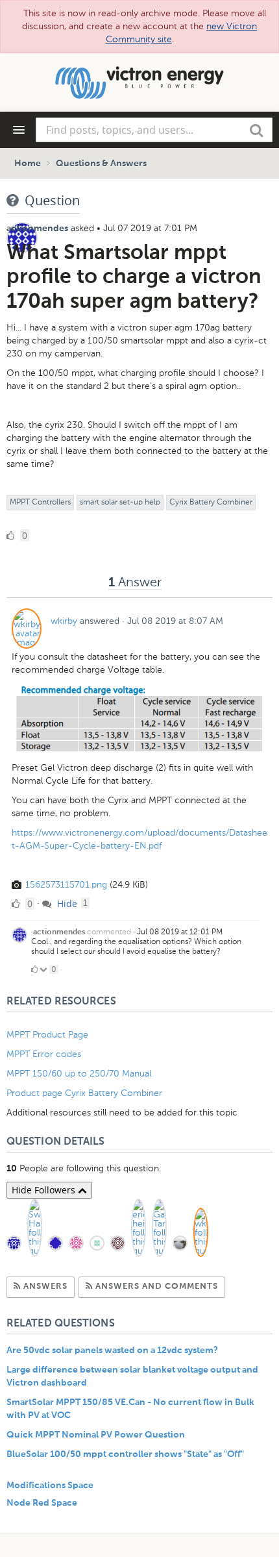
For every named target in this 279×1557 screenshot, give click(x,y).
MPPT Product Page (47, 1034)
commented (109, 931)
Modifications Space (49, 1485)
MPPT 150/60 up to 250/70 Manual (78, 1073)
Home (27, 163)
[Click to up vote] (34, 969)
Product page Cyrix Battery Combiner (84, 1093)
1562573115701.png (66, 884)
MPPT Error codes (43, 1054)
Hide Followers (45, 1190)
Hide (66, 903)
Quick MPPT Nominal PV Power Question (95, 1434)
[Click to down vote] (44, 969)
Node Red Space (41, 1503)
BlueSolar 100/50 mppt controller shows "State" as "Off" (125, 1454)
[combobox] (154, 130)
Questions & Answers (101, 163)
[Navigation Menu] (18, 130)
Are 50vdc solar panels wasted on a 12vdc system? (112, 1350)
